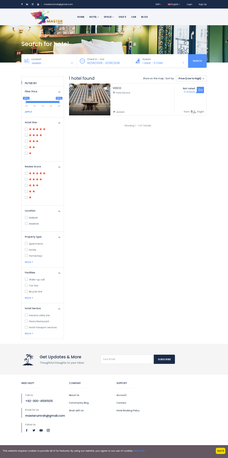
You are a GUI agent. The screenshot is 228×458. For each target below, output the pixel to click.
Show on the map (153, 78)
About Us (74, 395)
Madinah (34, 223)
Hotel (93, 17)
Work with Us (76, 410)
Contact (121, 402)
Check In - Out (95, 59)
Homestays (35, 256)
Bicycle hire (35, 291)
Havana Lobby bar (39, 315)
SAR (158, 4)
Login (189, 4)
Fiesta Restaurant (39, 321)
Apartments (36, 243)
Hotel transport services (43, 327)
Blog (144, 17)
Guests (147, 59)
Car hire (33, 285)
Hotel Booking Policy (128, 410)
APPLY (28, 112)
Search (197, 61)
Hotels (32, 249)
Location (36, 59)
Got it (220, 450)
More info (139, 450)
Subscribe (164, 359)
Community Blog (79, 402)
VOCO (117, 88)
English (175, 4)
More (28, 262)
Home (80, 17)
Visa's (122, 17)
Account (122, 395)
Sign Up (203, 4)
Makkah (33, 217)
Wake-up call (37, 279)
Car (133, 17)
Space (108, 17)
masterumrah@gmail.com (58, 4)
